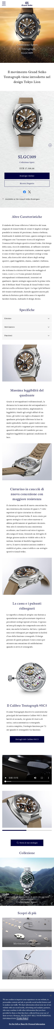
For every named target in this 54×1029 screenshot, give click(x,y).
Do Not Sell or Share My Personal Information (27, 1024)
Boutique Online (27, 176)
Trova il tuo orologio (28, 843)
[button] (5, 809)
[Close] (51, 995)
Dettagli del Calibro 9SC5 (27, 739)
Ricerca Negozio (27, 183)
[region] (27, 1010)
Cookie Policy (22, 1018)
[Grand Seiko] (27, 3)
